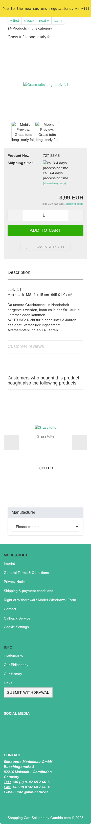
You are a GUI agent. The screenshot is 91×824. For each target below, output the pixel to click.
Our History (13, 674)
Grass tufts (45, 436)
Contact (10, 609)
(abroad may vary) (54, 183)
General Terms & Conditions (26, 573)
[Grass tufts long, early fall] (45, 82)
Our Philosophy (16, 665)
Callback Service (17, 618)
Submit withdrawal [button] (28, 692)
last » (58, 20)
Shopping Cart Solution (26, 818)
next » (44, 20)
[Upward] (77, 816)
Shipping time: (20, 163)
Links (8, 683)
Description (19, 272)
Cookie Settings (16, 627)
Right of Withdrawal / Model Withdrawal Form (40, 600)
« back (29, 20)
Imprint (9, 563)
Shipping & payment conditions (28, 591)
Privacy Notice (15, 582)
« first (14, 20)
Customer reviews (26, 346)
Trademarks (13, 655)
